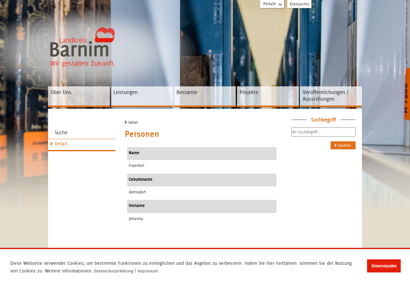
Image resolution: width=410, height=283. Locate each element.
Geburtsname (140, 179)
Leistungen (125, 92)
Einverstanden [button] (384, 266)
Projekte (249, 92)
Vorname (137, 205)
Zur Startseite (84, 32)
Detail (61, 144)
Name (134, 152)
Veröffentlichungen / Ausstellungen (325, 95)
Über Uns (61, 92)
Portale (269, 3)
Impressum (148, 271)
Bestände (186, 92)
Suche (61, 133)
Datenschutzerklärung (113, 271)
